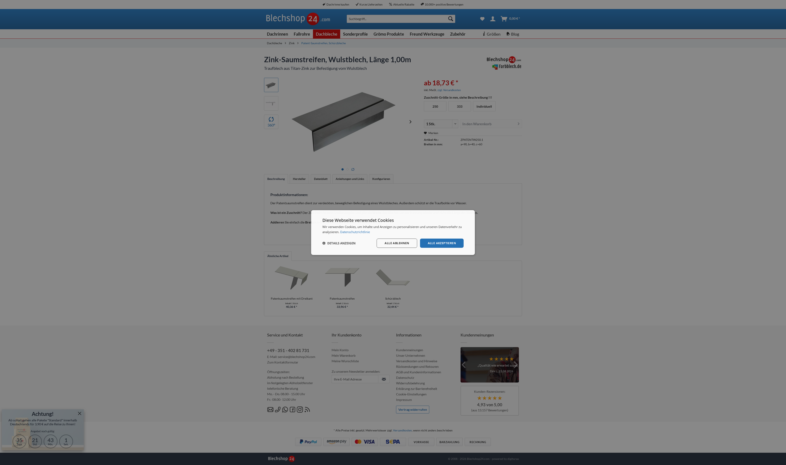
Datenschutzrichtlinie (355, 232)
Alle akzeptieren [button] (442, 243)
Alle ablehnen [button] (397, 243)
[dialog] (393, 232)
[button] (339, 243)
